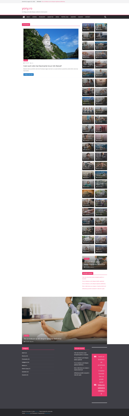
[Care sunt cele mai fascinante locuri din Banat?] (50, 44)
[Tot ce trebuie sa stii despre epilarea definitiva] (64, 298)
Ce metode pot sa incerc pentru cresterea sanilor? (88, 117)
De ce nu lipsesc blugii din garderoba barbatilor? (100, 71)
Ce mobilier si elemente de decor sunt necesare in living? (100, 98)
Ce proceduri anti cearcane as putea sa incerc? (100, 164)
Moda (57, 17)
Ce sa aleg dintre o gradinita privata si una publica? (101, 117)
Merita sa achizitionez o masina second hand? (87, 90)
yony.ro (27, 8)
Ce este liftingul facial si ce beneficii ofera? (100, 238)
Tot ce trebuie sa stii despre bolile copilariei (101, 25)
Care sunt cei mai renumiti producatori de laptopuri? (100, 191)
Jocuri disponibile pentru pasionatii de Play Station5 (87, 80)
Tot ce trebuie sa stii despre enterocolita (88, 183)
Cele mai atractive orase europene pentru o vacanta (87, 24)
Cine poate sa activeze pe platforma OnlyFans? (87, 247)
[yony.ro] (24, 17)
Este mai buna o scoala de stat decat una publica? (87, 173)
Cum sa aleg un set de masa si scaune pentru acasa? (100, 219)
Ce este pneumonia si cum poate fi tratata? (87, 127)
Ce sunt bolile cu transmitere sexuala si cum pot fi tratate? (88, 53)
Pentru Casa (64, 17)
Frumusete (42, 17)
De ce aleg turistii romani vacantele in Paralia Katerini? (100, 173)
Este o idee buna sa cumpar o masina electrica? (101, 34)
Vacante (80, 17)
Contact (87, 17)
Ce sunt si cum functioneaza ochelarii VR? (100, 109)
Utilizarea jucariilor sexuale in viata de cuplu (88, 44)
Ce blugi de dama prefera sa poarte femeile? (88, 109)
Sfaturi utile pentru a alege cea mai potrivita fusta (101, 228)
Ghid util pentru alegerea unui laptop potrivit (87, 238)
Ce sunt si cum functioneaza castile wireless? (87, 136)
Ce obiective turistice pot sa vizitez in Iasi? (100, 210)
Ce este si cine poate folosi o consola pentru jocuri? (100, 53)
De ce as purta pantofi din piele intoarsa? (87, 192)
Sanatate (73, 17)
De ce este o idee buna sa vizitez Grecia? (88, 72)
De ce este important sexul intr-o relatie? (87, 210)
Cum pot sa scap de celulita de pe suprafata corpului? (88, 201)
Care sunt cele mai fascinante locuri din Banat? (42, 66)
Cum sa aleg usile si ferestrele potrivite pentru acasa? (101, 182)
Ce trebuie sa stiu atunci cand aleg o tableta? (87, 164)
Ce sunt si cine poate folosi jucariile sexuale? (101, 62)
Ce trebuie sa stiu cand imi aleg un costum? (100, 155)
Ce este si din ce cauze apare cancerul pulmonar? (87, 219)
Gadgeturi (50, 17)
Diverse (34, 17)
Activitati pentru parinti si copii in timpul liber (88, 229)
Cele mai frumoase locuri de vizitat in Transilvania (100, 145)
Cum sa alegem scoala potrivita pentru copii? (100, 201)
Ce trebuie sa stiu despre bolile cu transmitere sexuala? (87, 144)
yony (32, 63)
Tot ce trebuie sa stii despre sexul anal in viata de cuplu (101, 90)
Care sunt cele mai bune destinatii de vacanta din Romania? (87, 98)
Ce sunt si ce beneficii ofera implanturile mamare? (100, 136)
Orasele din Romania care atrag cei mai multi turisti (100, 43)
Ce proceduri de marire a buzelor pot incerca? (101, 81)
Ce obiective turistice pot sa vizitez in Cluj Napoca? (100, 247)
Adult (28, 17)
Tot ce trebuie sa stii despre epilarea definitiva (53, 2)
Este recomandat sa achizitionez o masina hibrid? (87, 62)
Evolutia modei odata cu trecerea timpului (100, 127)
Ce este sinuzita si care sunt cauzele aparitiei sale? (87, 154)
